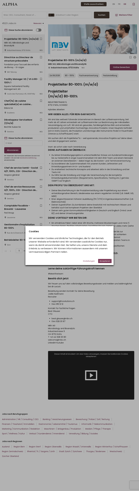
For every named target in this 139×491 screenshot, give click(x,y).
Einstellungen (89, 261)
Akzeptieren (104, 261)
